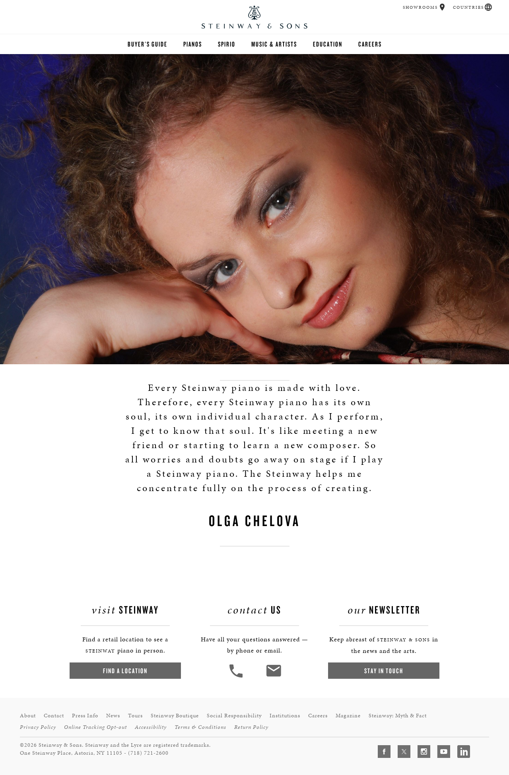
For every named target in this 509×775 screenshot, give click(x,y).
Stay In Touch (383, 670)
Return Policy (251, 727)
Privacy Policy (38, 727)
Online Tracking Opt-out (95, 727)
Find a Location (125, 670)
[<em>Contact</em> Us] (273, 676)
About (28, 715)
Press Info (85, 715)
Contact (54, 715)
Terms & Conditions (200, 727)
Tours (135, 715)
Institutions (285, 715)
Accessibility (151, 727)
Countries (468, 7)
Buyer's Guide (147, 44)
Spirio (226, 44)
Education (327, 44)
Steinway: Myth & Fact (398, 715)
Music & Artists (274, 44)
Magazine (348, 715)
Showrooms (420, 7)
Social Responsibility (234, 715)
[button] (442, 7)
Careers (370, 44)
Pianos (192, 44)
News (113, 715)
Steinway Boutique (175, 715)
